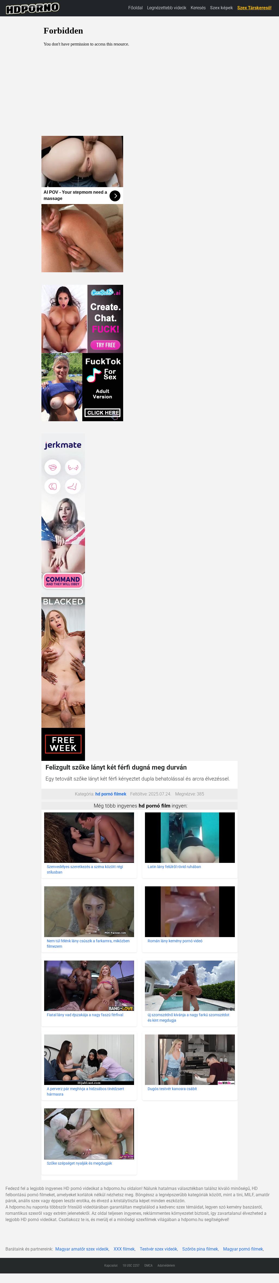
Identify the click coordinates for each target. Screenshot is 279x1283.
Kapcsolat (111, 1265)
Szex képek (221, 7)
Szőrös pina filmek (200, 1249)
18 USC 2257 (131, 1265)
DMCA (148, 1265)
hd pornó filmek (110, 794)
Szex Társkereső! (254, 7)
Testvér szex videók (158, 1249)
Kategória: (84, 794)
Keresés (198, 7)
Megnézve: (185, 794)
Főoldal (135, 7)
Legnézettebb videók (166, 7)
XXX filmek (124, 1249)
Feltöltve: (138, 794)
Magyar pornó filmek (243, 1249)
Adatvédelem (166, 1265)
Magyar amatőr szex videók (81, 1249)
